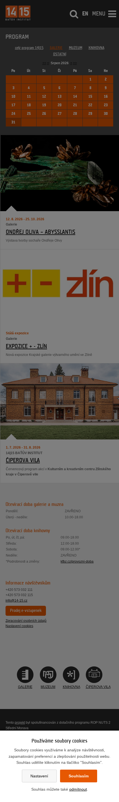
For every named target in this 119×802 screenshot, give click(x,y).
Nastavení (39, 776)
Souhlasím (79, 776)
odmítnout (78, 789)
